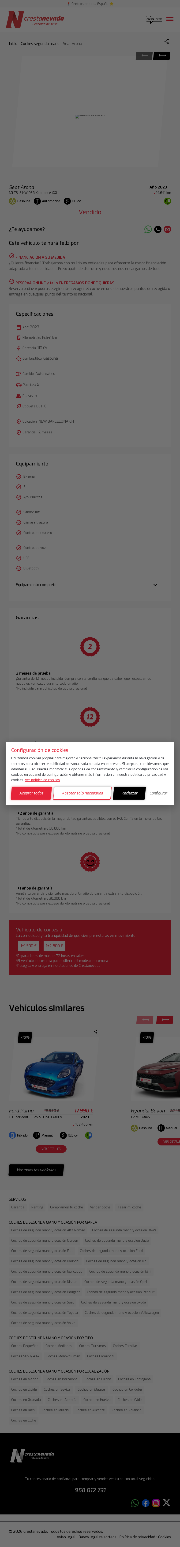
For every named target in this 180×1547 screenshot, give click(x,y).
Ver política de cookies (42, 780)
